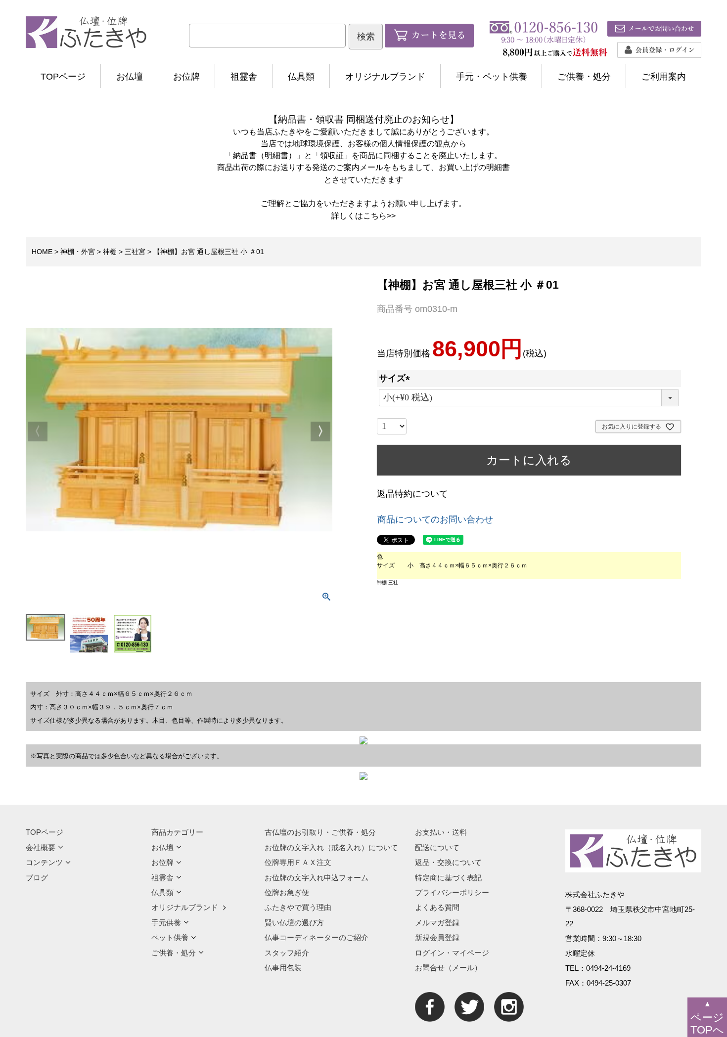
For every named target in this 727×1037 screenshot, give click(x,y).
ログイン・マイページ (452, 953)
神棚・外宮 (77, 252)
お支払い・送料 (441, 832)
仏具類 (301, 77)
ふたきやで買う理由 (298, 907)
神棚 (110, 252)
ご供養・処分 (584, 77)
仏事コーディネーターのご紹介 (316, 937)
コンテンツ (44, 862)
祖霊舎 (243, 77)
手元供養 (166, 922)
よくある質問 (437, 907)
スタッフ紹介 (287, 953)
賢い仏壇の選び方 (294, 922)
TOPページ (63, 77)
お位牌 (186, 77)
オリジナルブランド (385, 77)
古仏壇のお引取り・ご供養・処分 (320, 832)
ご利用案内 (663, 77)
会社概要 (40, 847)
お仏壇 (129, 77)
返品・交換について (448, 862)
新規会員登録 (437, 937)
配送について (437, 847)
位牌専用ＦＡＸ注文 (298, 862)
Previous (37, 431)
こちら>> (379, 215)
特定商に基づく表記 (448, 877)
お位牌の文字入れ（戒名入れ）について (331, 847)
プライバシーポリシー (452, 892)
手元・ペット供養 (491, 77)
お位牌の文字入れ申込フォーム (316, 877)
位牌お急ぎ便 (287, 892)
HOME (42, 252)
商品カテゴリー (177, 832)
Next (320, 431)
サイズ (396, 378)
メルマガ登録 (437, 922)
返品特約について (412, 494)
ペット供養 (169, 937)
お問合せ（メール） (448, 967)
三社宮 (135, 252)
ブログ (37, 877)
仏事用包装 (283, 967)
